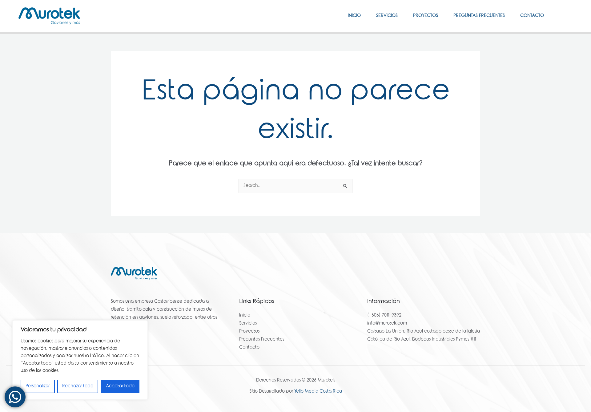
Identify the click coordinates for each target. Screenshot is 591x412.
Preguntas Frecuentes (479, 16)
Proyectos (425, 16)
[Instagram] (570, 15)
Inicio (354, 16)
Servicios (387, 16)
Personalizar (38, 386)
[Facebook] (560, 15)
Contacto (532, 16)
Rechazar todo (77, 386)
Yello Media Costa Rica (318, 392)
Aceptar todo (120, 386)
